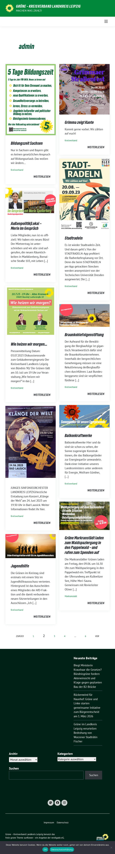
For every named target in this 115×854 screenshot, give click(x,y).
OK (45, 849)
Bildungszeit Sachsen (27, 143)
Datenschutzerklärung (62, 849)
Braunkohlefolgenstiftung (84, 334)
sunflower (28, 837)
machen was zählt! (29, 10)
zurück (20, 636)
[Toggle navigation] (106, 21)
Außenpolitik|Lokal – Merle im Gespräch (26, 226)
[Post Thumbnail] (30, 99)
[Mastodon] (51, 803)
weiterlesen (41, 176)
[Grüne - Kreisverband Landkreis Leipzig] (9, 8)
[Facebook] (57, 803)
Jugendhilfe (20, 566)
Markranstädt (71, 596)
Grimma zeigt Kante (79, 122)
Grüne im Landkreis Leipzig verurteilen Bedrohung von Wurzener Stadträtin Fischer (85, 732)
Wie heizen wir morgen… (29, 344)
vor (97, 636)
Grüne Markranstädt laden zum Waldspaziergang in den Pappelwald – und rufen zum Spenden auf (84, 545)
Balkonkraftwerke (78, 435)
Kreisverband (17, 169)
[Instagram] (64, 803)
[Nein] (111, 847)
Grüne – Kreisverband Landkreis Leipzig (48, 6)
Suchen (14, 768)
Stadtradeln (74, 238)
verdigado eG (57, 837)
